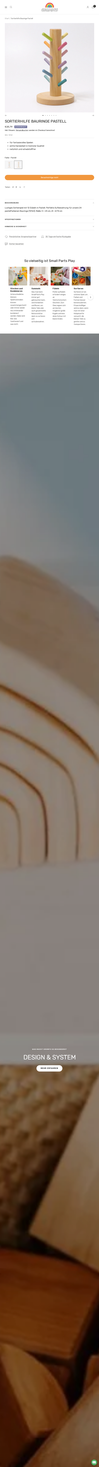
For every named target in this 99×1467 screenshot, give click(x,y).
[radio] (9, 165)
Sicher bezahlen (16, 244)
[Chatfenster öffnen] (94, 1462)
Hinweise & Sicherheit (16, 226)
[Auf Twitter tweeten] (20, 187)
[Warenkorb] (93, 7)
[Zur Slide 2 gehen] (45, 115)
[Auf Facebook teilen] (13, 187)
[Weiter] (93, 115)
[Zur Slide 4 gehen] (49, 115)
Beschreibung (12, 203)
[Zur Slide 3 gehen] (47, 115)
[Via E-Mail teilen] (24, 187)
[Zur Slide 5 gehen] (51, 115)
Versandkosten (22, 130)
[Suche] (11, 7)
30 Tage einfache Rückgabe (58, 236)
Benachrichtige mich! (49, 177)
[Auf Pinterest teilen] (16, 187)
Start (7, 19)
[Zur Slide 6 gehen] (53, 115)
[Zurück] (6, 115)
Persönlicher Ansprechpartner (22, 236)
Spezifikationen (13, 219)
